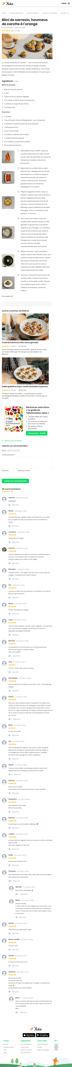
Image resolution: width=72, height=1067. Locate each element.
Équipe (6, 1044)
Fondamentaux (16, 13)
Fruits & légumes (49, 13)
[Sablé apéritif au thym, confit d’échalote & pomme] (25, 370)
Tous (4, 13)
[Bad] (11, 450)
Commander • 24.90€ (37, 433)
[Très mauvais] (8, 450)
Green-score (25, 1047)
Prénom (5, 470)
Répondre (15, 505)
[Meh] (13, 450)
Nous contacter (42, 1044)
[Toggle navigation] (65, 3)
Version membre (26, 1050)
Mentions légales (43, 1050)
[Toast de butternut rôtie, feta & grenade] (25, 326)
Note (4, 450)
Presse (39, 1047)
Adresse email (24, 470)
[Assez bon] (16, 450)
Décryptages (32, 13)
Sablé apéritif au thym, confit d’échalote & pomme (25, 386)
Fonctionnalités (26, 1044)
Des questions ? (26, 1052)
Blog (5, 1052)
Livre (5, 1050)
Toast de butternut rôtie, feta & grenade (20, 342)
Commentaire (8, 455)
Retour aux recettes (13, 440)
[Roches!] (18, 450)
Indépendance (9, 1047)
